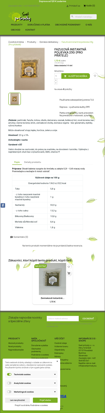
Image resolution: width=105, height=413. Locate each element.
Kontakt (30, 29)
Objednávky (59, 350)
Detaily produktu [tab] (32, 162)
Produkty (16, 24)
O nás (89, 24)
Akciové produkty (15, 343)
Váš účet (59, 338)
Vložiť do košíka (75, 76)
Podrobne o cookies (40, 355)
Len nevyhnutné (17, 400)
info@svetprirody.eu (88, 366)
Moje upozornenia (62, 369)
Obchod (15, 29)
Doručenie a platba (39, 24)
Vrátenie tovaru (61, 346)
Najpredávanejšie (16, 350)
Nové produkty (14, 346)
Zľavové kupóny (61, 359)
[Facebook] (3, 205)
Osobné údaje (60, 343)
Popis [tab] (17, 162)
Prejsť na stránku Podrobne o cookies (31, 405)
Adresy (57, 356)
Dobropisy (59, 353)
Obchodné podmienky (67, 24)
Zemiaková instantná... (52, 298)
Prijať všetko (45, 400)
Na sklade (58, 89)
